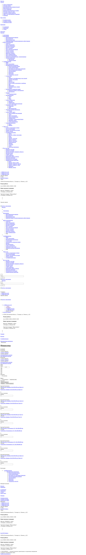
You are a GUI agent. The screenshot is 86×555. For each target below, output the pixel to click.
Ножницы (11, 166)
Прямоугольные (12, 60)
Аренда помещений (7, 4)
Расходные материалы (14, 147)
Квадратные (11, 59)
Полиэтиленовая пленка (14, 66)
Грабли (10, 137)
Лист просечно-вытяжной (12, 49)
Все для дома (6, 148)
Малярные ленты (12, 120)
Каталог (2, 486)
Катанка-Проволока (10, 45)
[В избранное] (1, 397)
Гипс (10, 77)
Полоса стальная (10, 50)
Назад (7, 306)
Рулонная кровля (12, 94)
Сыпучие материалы (11, 122)
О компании (6, 26)
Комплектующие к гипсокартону (16, 90)
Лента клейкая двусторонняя (15, 113)
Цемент (10, 88)
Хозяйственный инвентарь (12, 160)
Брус (10, 97)
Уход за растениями (10, 129)
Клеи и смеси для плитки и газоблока (17, 83)
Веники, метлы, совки (14, 162)
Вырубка (11, 101)
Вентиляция (6, 36)
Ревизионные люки (10, 39)
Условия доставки (7, 21)
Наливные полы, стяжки (14, 86)
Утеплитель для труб (13, 74)
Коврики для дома (10, 149)
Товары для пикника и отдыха (13, 130)
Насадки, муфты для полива (15, 135)
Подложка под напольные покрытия (17, 68)
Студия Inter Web (19, 552)
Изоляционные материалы (12, 65)
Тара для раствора (10, 64)
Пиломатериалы (10, 95)
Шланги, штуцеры (13, 141)
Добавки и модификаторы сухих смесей (18, 78)
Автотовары (6, 35)
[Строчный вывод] (1, 384)
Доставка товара (7, 5)
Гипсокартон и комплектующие (13, 89)
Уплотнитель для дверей (11, 159)
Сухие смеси (9, 76)
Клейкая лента (12, 118)
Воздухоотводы (9, 38)
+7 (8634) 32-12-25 (5, 172)
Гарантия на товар (7, 22)
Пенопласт (11, 72)
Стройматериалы (7, 61)
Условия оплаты (7, 20)
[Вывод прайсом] (2, 384)
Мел (10, 84)
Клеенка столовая (10, 150)
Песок (10, 124)
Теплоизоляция (12, 71)
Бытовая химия (9, 153)
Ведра (10, 161)
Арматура (8, 43)
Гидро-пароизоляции (13, 67)
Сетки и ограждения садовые (12, 127)
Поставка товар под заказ (9, 11)
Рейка (10, 98)
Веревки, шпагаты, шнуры (15, 163)
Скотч (10, 114)
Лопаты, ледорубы (13, 138)
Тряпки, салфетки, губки (14, 165)
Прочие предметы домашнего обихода (15, 151)
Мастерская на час (7, 8)
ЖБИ (7, 62)
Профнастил (11, 102)
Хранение (5, 15)
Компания (3, 487)
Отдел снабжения (7, 9)
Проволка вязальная (10, 157)
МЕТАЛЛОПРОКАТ (8, 42)
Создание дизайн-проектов (9, 13)
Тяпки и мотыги (12, 139)
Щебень (10, 125)
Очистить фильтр (9, 383)
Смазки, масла (9, 154)
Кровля (8, 92)
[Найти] (3, 278)
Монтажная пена (12, 108)
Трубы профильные (10, 58)
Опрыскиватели (12, 142)
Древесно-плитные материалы (13, 109)
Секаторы (11, 144)
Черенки (10, 143)
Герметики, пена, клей (11, 104)
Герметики (11, 106)
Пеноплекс (11, 73)
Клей (10, 107)
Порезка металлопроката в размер (11, 10)
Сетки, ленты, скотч (10, 112)
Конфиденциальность (5, 553)
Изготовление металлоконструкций (11, 7)
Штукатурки (11, 82)
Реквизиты (5, 28)
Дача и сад (5, 126)
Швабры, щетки (12, 167)
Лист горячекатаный (10, 54)
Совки (10, 145)
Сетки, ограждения (10, 100)
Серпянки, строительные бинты (16, 119)
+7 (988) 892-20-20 (5, 174)
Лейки (10, 133)
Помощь (2, 495)
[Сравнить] (1, 398)
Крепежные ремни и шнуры (12, 156)
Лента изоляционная (13, 116)
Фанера (10, 110)
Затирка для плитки (13, 79)
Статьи (4, 29)
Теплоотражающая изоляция (15, 70)
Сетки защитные (10, 155)
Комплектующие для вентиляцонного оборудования (18, 41)
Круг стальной (9, 48)
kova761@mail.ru (4, 178)
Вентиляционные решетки (12, 37)
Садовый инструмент (11, 132)
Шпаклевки (11, 85)
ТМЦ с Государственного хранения (11, 14)
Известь (10, 80)
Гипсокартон (12, 91)
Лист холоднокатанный (11, 55)
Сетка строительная (13, 121)
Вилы (10, 136)
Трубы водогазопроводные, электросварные (16, 56)
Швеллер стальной (10, 53)
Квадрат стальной (10, 47)
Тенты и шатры (9, 131)
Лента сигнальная (13, 115)
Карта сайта (3, 493)
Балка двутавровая (10, 44)
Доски (10, 96)
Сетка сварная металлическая (15, 103)
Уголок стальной (10, 51)
